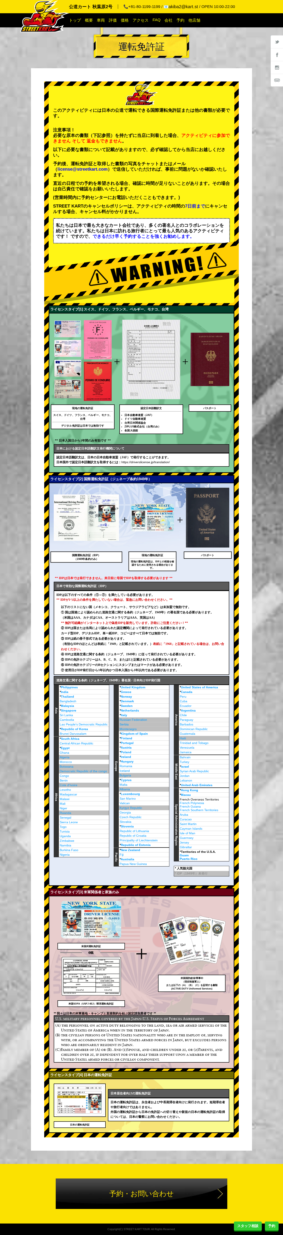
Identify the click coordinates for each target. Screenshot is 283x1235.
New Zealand (130, 850)
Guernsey (186, 838)
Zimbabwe (67, 840)
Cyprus (126, 780)
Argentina (188, 710)
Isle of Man (187, 833)
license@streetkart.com (82, 169)
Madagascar (68, 794)
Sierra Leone (69, 822)
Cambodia (67, 719)
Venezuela (187, 747)
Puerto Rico (188, 859)
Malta (123, 784)
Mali (62, 803)
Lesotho (65, 789)
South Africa (70, 738)
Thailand (67, 696)
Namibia (65, 845)
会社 (168, 20)
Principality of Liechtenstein (139, 840)
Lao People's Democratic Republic (84, 724)
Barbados (186, 724)
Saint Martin (188, 824)
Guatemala (187, 733)
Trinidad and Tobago (194, 743)
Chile (183, 715)
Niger (63, 808)
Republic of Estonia (136, 845)
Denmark (127, 701)
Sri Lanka (66, 715)
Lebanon (186, 780)
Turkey (184, 762)
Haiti (183, 738)
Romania (126, 766)
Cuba (183, 701)
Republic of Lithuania (134, 831)
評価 (113, 20)
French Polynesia (192, 803)
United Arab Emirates (196, 785)
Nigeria (65, 854)
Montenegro (128, 729)
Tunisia (65, 831)
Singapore (68, 710)
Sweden (127, 706)
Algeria (64, 757)
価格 (125, 20)
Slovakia (125, 821)
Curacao (186, 819)
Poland (126, 752)
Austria (126, 747)
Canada (186, 692)
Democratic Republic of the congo (83, 771)
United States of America (199, 687)
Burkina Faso (69, 850)
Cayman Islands (191, 828)
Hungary (127, 761)
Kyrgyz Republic (131, 808)
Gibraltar (186, 847)
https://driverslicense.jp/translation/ (145, 462)
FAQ (157, 20)
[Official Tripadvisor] (277, 80)
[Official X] (277, 41)
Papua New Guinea (133, 864)
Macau (186, 795)
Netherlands (130, 710)
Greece (126, 692)
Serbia (124, 724)
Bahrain (185, 757)
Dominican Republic (194, 729)
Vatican (125, 803)
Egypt (65, 748)
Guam (184, 855)
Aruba (184, 814)
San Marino (128, 798)
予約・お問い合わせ (141, 1194)
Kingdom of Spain (134, 733)
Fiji (122, 854)
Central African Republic (76, 743)
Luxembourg (130, 794)
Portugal (127, 743)
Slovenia (127, 826)
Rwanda (65, 813)
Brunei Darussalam (73, 733)
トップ (75, 20)
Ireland (126, 757)
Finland (126, 738)
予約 (180, 20)
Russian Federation (133, 719)
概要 (89, 20)
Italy (124, 715)
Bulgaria (125, 775)
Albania (125, 789)
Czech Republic (131, 817)
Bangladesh (68, 701)
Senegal (65, 817)
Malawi (64, 799)
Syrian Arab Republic (194, 771)
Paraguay (186, 719)
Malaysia (67, 706)
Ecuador (185, 706)
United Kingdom (133, 687)
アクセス (141, 20)
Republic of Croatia (133, 835)
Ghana (64, 752)
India (64, 692)
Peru (183, 696)
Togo (63, 827)
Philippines (69, 687)
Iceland (125, 770)
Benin (64, 780)
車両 (101, 20)
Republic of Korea (74, 729)
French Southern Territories (199, 810)
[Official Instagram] (277, 67)
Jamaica (185, 752)
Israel (185, 766)
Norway (126, 696)
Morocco (66, 762)
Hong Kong (189, 790)
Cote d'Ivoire (68, 785)
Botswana (66, 766)
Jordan (184, 776)
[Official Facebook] (277, 54)
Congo (64, 776)
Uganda (65, 836)
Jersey (184, 842)
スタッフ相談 (247, 1226)
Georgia (125, 812)
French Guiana (190, 806)
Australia (127, 859)
